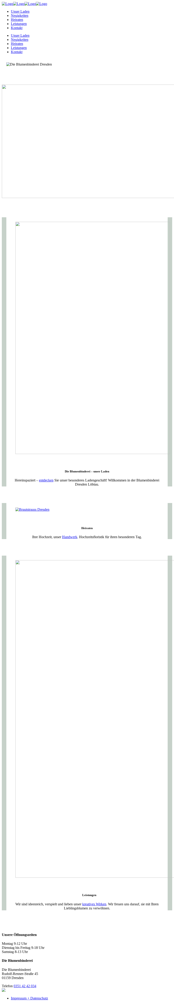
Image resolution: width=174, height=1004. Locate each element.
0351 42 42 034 (25, 986)
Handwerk (69, 537)
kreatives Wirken (94, 904)
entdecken (46, 480)
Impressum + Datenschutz (29, 998)
